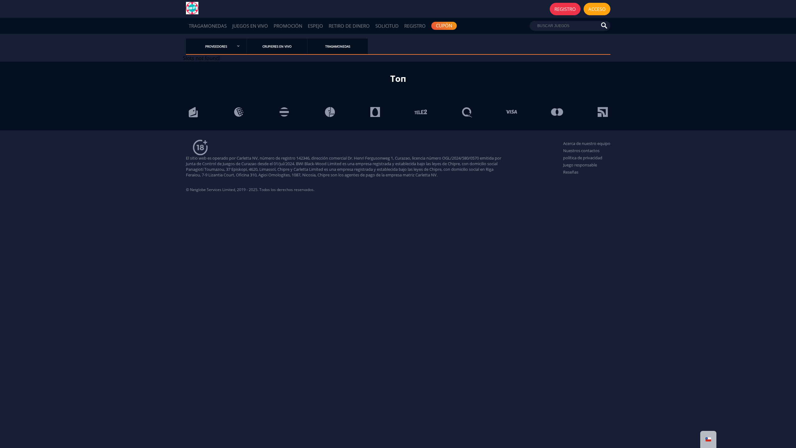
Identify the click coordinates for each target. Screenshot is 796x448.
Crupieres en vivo (277, 46)
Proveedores (216, 46)
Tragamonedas (208, 26)
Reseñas (570, 172)
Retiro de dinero (349, 26)
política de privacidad (582, 158)
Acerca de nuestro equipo (586, 143)
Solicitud (387, 26)
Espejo (315, 26)
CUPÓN (444, 25)
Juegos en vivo (250, 26)
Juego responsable (580, 165)
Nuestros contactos (581, 150)
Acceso (597, 9)
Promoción (288, 26)
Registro (565, 9)
